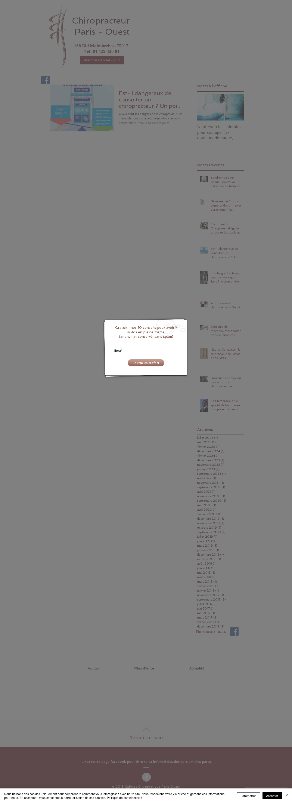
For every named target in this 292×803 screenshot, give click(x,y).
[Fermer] (286, 796)
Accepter (272, 796)
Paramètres (248, 796)
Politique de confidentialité (124, 798)
